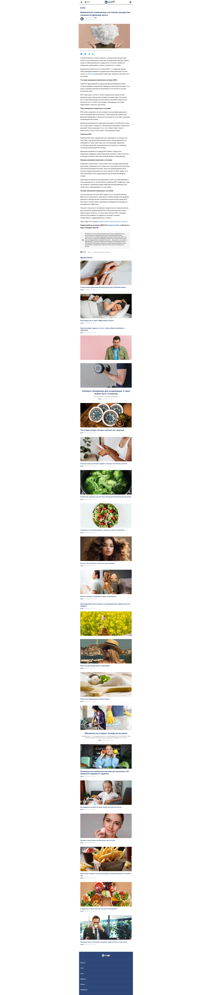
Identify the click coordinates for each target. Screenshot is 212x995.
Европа (82, 963)
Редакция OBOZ (88, 17)
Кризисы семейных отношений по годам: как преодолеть (98, 596)
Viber (117, 225)
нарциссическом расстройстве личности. (113, 221)
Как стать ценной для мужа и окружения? (95, 666)
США (82, 968)
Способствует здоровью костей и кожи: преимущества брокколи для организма (105, 497)
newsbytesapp (90, 74)
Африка (83, 979)
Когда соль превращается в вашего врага (95, 699)
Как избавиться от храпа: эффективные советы (97, 320)
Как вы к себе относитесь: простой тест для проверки (97, 563)
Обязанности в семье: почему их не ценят (106, 733)
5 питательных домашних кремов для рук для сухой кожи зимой (102, 287)
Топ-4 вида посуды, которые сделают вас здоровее (102, 430)
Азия (82, 973)
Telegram (111, 225)
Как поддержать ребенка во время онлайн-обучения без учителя (101, 807)
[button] (104, 36)
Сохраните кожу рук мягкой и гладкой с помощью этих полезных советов (103, 463)
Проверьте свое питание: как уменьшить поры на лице (97, 840)
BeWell (95, 17)
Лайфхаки (83, 990)
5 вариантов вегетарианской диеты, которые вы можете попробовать (102, 530)
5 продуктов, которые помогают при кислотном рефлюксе (98, 909)
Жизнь (82, 984)
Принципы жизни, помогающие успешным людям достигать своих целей (103, 942)
